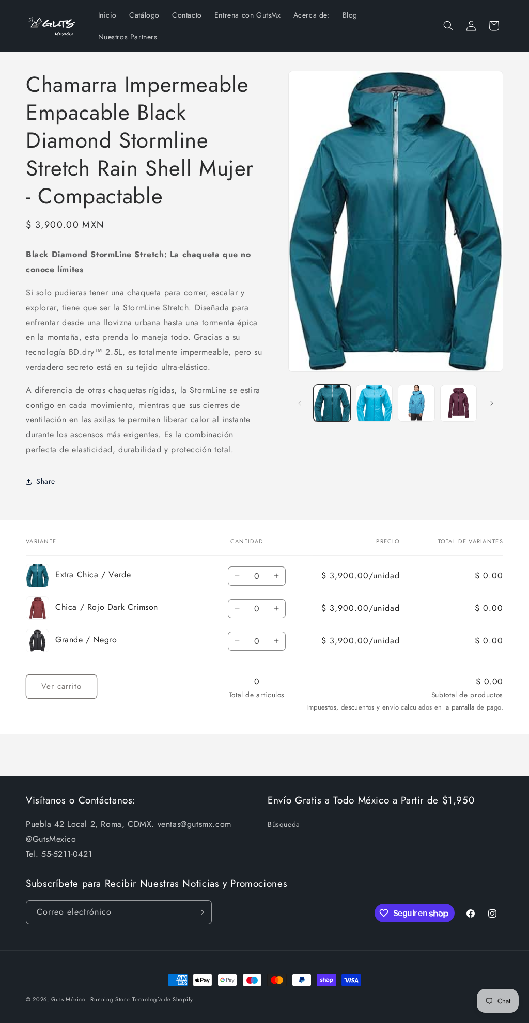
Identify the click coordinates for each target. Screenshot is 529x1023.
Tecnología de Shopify (162, 999)
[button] (448, 25)
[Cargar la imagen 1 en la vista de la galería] (332, 403)
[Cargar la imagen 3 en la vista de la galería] (416, 403)
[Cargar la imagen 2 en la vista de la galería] (374, 403)
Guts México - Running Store (90, 999)
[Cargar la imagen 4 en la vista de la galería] (458, 403)
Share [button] (45, 481)
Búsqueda (284, 824)
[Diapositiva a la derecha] (491, 403)
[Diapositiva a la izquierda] (299, 403)
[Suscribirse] (200, 912)
